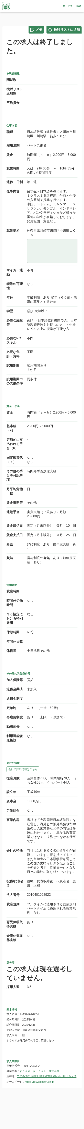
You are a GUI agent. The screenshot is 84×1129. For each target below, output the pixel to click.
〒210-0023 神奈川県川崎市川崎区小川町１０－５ (46, 1076)
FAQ (78, 5)
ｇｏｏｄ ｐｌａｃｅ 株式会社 (39, 1071)
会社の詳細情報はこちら (23, 769)
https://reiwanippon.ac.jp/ (39, 1081)
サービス (68, 6)
